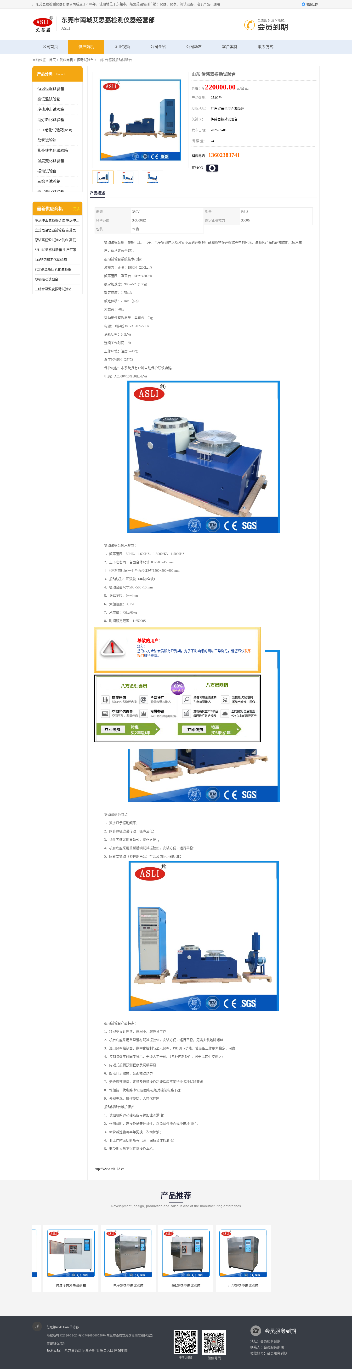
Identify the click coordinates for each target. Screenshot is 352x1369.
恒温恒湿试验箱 (50, 89)
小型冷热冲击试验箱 (232, 1285)
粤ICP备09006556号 (92, 1335)
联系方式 (265, 47)
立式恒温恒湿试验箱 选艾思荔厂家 (57, 230)
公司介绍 (158, 47)
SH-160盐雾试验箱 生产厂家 (55, 250)
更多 (76, 209)
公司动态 (194, 47)
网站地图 (121, 1350)
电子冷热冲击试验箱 (117, 1285)
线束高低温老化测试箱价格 (290, 1285)
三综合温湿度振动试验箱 (53, 289)
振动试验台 (85, 60)
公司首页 (50, 47)
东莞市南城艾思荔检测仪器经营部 (130, 1335)
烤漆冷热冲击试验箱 (60, 1285)
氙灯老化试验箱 (50, 120)
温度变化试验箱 (50, 161)
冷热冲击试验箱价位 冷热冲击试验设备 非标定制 (57, 220)
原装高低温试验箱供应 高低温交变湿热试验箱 (57, 240)
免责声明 (89, 1350)
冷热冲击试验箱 (50, 109)
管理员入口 (105, 1350)
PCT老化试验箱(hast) (54, 130)
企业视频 (122, 47)
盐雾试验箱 (47, 140)
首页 (52, 60)
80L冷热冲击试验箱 (174, 1285)
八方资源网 (72, 1350)
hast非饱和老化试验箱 (51, 259)
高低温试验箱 (48, 99)
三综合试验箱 (48, 181)
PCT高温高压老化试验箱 (53, 269)
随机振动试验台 (46, 279)
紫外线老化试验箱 (52, 151)
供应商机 (86, 47)
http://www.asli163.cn (109, 1169)
